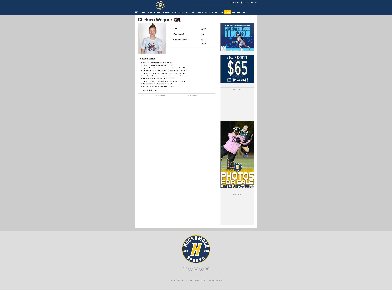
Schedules (157, 12)
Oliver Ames (203, 41)
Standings (166, 12)
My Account (236, 12)
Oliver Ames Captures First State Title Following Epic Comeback (165, 70)
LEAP (221, 12)
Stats (193, 12)
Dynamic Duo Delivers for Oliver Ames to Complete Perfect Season (166, 68)
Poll (187, 12)
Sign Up (227, 12)
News (150, 12)
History (215, 12)
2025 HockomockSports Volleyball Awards (157, 62)
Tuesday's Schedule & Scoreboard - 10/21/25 (158, 84)
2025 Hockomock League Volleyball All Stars (158, 65)
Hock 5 (174, 12)
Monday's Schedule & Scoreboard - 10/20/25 (158, 86)
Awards (200, 12)
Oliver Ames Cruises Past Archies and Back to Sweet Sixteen (164, 81)
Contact (245, 12)
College (207, 12)
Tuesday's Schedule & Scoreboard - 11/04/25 (158, 78)
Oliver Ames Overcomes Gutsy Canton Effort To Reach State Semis (166, 76)
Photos (181, 12)
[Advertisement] (160, 109)
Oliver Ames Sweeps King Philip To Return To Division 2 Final (164, 73)
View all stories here (150, 90)
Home (144, 12)
